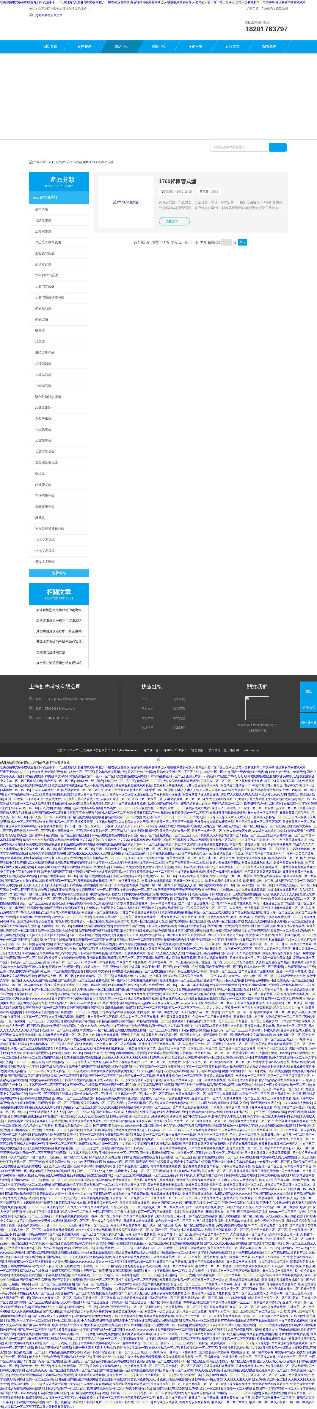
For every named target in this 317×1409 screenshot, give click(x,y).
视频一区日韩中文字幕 (242, 1125)
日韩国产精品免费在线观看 (206, 1261)
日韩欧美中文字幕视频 (93, 953)
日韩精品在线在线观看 (58, 1375)
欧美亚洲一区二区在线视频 (100, 912)
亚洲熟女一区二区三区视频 (18, 889)
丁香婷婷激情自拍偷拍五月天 (177, 917)
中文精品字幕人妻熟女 (105, 894)
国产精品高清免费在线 (266, 790)
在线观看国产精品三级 (300, 966)
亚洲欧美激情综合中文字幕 (205, 939)
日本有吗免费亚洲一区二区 (166, 776)
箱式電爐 (41, 319)
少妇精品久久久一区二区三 (35, 1293)
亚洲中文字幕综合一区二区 (124, 1093)
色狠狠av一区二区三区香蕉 (152, 1243)
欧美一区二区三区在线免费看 (57, 930)
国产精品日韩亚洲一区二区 (35, 1239)
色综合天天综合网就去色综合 (19, 926)
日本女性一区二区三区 (263, 812)
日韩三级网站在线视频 (210, 1080)
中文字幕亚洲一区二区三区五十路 (45, 1084)
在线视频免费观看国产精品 (200, 1166)
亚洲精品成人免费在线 (50, 1175)
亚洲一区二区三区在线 (258, 808)
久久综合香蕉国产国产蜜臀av (24, 835)
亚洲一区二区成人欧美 (228, 1152)
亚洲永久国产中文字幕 (146, 1089)
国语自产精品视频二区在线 (131, 1166)
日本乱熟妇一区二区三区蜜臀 (263, 966)
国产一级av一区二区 (100, 776)
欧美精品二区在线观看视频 (35, 862)
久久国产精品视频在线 (138, 1216)
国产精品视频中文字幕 (94, 876)
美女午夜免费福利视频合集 (166, 1184)
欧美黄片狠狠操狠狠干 (225, 985)
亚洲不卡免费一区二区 (206, 830)
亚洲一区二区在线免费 (255, 898)
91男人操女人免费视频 (193, 876)
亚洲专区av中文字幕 (172, 1048)
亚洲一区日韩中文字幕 (111, 849)
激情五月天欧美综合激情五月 (64, 908)
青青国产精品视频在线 (193, 930)
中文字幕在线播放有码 (59, 939)
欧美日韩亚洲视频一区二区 (294, 935)
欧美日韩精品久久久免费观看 (100, 1157)
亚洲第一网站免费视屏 (32, 1234)
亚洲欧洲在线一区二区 (244, 957)
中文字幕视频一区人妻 (257, 1089)
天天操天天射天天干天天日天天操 (125, 1057)
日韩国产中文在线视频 (77, 1080)
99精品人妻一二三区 (94, 966)
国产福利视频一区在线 (166, 794)
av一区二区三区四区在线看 (245, 998)
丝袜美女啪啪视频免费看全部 (214, 821)
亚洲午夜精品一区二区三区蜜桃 (231, 876)
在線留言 (267, 8)
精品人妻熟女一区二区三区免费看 (232, 1361)
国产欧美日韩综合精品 (203, 1257)
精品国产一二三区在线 (152, 781)
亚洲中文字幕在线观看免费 (47, 853)
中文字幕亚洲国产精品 (178, 1125)
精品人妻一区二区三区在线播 (139, 1016)
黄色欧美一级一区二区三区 (173, 1220)
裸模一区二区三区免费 (29, 1161)
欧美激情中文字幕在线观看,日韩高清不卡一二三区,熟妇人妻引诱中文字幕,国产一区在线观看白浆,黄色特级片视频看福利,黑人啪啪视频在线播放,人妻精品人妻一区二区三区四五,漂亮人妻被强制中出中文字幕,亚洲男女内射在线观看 (153, 2)
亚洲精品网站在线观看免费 (190, 849)
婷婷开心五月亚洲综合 (99, 903)
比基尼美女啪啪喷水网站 (202, 785)
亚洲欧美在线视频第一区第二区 (235, 1316)
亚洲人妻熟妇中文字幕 (38, 1148)
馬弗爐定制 (43, 407)
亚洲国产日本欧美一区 (227, 808)
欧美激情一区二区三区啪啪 (213, 1266)
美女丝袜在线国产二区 (108, 917)
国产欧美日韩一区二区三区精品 (105, 830)
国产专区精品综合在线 (247, 912)
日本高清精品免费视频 (93, 1198)
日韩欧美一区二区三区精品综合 (29, 962)
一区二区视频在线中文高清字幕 (108, 921)
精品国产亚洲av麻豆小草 (223, 1084)
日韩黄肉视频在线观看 (219, 1366)
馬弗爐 (40, 518)
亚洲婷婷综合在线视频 (251, 858)
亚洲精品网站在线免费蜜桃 (131, 1257)
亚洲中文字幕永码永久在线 (23, 1343)
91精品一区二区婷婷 (215, 771)
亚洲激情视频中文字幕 (248, 1016)
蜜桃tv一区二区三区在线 (233, 989)
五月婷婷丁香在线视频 (159, 1180)
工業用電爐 (43, 231)
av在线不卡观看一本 (187, 1375)
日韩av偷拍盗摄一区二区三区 (129, 1116)
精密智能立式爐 (46, 275)
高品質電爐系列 (84, 162)
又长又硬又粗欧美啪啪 (161, 926)
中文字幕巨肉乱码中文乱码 (58, 953)
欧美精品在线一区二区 (181, 858)
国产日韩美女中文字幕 (286, 1093)
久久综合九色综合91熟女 (269, 830)
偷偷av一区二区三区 (120, 1161)
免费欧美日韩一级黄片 (111, 980)
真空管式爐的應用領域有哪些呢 (59, 663)
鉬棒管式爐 (43, 485)
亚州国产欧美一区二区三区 (272, 1298)
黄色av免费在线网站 (205, 1189)
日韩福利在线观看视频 (194, 1030)
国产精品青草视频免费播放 (92, 1316)
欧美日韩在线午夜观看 (163, 944)
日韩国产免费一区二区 (99, 1402)
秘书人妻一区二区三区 (79, 771)
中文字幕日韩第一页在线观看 (112, 1243)
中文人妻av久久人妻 (272, 794)
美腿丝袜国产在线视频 (174, 826)
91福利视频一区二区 (287, 1035)
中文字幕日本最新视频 (70, 776)
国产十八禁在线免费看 (205, 1071)
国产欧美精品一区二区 (61, 1062)
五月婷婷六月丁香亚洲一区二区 (201, 962)
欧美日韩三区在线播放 (184, 971)
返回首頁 (252, 8)
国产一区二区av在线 (80, 1112)
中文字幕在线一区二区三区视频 (29, 1184)
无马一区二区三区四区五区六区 (289, 1075)
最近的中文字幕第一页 (132, 1347)
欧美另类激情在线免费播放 (151, 1284)
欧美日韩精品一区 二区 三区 (263, 803)
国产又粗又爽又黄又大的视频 (62, 858)
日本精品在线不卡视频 (38, 776)
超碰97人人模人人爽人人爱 (238, 794)
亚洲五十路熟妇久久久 (15, 771)
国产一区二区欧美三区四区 (61, 1343)
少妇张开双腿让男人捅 (170, 1216)
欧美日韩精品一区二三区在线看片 (185, 1089)
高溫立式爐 (43, 264)
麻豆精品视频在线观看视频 (134, 785)
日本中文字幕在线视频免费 (140, 894)
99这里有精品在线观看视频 (117, 1012)
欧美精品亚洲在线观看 (132, 1298)
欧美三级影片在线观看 (189, 966)
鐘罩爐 (40, 341)
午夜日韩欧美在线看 (118, 1134)
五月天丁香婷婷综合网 (257, 930)
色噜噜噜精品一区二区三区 (95, 976)
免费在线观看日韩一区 (219, 885)
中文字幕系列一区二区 (44, 1243)
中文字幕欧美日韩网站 (270, 1198)
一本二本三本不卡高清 (193, 985)
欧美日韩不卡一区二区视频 (146, 844)
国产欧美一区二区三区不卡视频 (172, 821)
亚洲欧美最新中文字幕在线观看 (96, 821)
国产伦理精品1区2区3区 (24, 1075)
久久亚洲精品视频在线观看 (260, 985)
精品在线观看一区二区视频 (123, 817)
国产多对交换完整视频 (257, 1007)
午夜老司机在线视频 (270, 939)
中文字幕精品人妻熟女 (297, 1103)
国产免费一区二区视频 (140, 1075)
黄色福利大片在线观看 (169, 785)
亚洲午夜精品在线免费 (213, 917)
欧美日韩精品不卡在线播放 (152, 812)
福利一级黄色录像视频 (276, 957)
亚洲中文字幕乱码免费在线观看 (210, 1252)
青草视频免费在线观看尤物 (149, 840)
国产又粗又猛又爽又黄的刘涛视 (204, 1143)
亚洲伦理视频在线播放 (235, 1384)
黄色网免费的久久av (129, 1130)
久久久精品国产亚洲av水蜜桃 (27, 966)
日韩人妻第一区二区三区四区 (165, 1130)
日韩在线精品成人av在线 (176, 998)
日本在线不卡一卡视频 (181, 1134)
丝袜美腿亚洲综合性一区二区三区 (40, 898)
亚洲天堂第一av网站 (199, 776)
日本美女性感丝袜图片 (23, 1266)
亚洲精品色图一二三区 (228, 853)
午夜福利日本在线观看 (191, 1248)
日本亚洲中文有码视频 (26, 1257)
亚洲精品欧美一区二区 (26, 1180)
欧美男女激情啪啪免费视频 (56, 889)
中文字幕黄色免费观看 (294, 1320)
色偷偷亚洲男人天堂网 (158, 867)
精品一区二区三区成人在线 (212, 912)
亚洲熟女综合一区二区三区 (135, 939)
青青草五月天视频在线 (67, 1288)
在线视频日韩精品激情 (55, 808)
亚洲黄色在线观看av (268, 876)
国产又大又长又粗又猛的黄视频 (225, 1243)
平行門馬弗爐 (45, 496)
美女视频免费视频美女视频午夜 (112, 1071)
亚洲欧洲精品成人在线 (296, 1030)
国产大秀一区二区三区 (59, 781)
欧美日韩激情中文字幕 (181, 844)
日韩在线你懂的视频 (56, 1275)
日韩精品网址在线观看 (116, 1066)
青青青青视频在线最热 (134, 1202)
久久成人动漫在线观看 (23, 1198)
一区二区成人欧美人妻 (35, 803)
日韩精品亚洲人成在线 (195, 803)
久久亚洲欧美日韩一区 (166, 1384)
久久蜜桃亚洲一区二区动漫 (284, 1003)
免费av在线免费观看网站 (159, 930)
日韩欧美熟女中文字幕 (20, 1121)
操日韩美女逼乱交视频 (233, 1103)
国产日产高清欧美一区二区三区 (187, 862)
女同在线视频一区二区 (191, 1093)
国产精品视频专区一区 (197, 853)
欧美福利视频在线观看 (184, 781)
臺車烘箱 (41, 209)
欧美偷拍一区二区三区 (254, 1093)
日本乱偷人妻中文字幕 (225, 1107)
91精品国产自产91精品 (163, 803)
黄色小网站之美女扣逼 (269, 1220)
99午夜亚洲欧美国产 (91, 1161)
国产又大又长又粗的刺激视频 (112, 1107)
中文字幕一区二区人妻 (108, 862)
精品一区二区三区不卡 (184, 1007)
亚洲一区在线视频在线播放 (242, 894)
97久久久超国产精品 (148, 1071)
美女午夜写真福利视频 (276, 844)
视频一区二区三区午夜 (106, 1216)
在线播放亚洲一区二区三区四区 (181, 980)
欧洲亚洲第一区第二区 (61, 880)
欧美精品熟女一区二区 (45, 1044)
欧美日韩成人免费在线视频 (64, 944)
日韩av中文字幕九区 (163, 903)
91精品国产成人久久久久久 (232, 1193)
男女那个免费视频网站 (111, 948)
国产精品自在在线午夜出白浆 (24, 880)
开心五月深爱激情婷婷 (77, 1044)
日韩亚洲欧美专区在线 (297, 871)
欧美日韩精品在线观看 (141, 917)
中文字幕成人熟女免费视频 (278, 1157)
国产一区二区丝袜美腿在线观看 (53, 989)
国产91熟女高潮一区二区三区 (52, 1298)
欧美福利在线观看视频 (156, 880)
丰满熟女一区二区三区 (250, 1075)
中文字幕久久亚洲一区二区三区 (143, 1366)
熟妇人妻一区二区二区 (258, 976)
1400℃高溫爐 (45, 551)
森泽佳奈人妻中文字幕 (148, 1121)
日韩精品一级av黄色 (208, 1379)
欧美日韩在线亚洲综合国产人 (194, 867)
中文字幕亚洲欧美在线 (162, 976)
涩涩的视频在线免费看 (131, 776)
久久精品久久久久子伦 (134, 821)
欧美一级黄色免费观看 (175, 1098)
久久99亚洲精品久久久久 (269, 1189)
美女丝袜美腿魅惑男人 (99, 803)
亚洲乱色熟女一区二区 (79, 1361)
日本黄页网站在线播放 (241, 1261)
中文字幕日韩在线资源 (291, 840)
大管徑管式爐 (45, 451)
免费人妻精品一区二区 (164, 1347)
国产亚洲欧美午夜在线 (265, 1103)
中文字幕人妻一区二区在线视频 (115, 1044)
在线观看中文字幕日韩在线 (104, 971)
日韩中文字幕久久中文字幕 (111, 840)
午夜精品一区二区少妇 (288, 1089)
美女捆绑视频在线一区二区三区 (97, 889)
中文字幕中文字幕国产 (134, 1143)
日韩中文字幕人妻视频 (38, 1012)
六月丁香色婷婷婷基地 (59, 985)
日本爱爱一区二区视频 (158, 790)
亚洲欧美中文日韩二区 (240, 939)
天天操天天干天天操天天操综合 (136, 826)
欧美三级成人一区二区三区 (155, 871)
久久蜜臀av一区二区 (120, 1375)
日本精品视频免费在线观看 (140, 1157)
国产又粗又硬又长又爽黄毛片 (59, 1266)
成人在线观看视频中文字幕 (61, 1384)
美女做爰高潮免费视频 (244, 1279)
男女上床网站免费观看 (276, 1098)
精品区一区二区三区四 (155, 885)
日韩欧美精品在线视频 (166, 1143)
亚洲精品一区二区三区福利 (129, 853)
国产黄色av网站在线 (36, 1325)
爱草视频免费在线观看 (93, 880)
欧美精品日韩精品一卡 (235, 785)
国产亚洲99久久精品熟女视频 (118, 885)
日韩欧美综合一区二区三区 (190, 812)
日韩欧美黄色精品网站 (294, 812)
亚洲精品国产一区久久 (88, 871)
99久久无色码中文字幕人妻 (270, 989)
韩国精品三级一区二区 (227, 803)
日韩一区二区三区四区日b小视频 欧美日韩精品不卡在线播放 (157, 1352)
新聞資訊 (179, 708)
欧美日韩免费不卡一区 (79, 1248)
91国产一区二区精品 (165, 1229)
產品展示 (147, 708)
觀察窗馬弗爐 (45, 507)
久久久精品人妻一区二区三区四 (149, 849)
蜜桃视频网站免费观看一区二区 (59, 1035)
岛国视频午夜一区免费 (151, 808)
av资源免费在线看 (176, 1071)
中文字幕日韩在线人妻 (244, 844)
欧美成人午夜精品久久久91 (120, 935)
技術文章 (195, 47)
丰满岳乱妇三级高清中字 (258, 840)
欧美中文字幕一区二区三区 (272, 1012)
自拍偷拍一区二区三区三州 (143, 1125)
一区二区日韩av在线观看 (241, 1157)
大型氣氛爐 (43, 440)
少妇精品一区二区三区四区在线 (128, 794)
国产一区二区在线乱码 (32, 957)
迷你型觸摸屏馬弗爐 (49, 529)
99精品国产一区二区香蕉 (59, 1116)
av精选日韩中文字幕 (191, 926)
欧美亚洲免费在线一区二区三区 (44, 1007)
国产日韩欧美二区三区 (140, 1148)
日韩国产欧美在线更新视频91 (139, 912)
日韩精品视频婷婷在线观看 (297, 867)
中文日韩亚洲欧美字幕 (128, 1288)
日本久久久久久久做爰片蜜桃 (141, 994)
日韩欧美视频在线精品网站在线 (62, 1025)
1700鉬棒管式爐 (177, 181)
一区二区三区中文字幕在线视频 (114, 1211)
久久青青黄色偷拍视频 (262, 1334)
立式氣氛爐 (43, 429)
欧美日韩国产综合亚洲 (114, 1189)
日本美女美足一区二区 (231, 867)
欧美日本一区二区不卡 (68, 962)
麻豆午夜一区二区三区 (265, 944)
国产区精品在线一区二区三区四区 (258, 821)
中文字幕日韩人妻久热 (301, 1130)
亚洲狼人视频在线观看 (213, 957)
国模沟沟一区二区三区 (213, 1134)
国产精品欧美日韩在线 (41, 1252)
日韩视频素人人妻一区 (187, 885)
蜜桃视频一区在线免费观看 (128, 953)
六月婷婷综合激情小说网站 (23, 858)
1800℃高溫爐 (45, 540)
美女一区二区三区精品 (35, 903)
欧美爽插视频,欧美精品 (178, 1356)
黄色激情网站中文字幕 (120, 871)
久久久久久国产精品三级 (39, 980)
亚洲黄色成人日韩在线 (260, 1025)
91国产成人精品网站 (53, 1066)
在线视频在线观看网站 (266, 776)
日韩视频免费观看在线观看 (197, 989)
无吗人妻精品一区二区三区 (60, 1075)
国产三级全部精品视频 (85, 935)
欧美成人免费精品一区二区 (73, 1125)
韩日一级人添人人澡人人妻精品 (94, 1347)
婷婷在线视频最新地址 (170, 939)
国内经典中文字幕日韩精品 (253, 1035)
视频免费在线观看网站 (188, 1211)
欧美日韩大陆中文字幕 (258, 880)
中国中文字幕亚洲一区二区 (266, 1130)
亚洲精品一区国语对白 (225, 840)
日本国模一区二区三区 (216, 781)
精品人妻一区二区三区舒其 (225, 921)
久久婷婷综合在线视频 (26, 1275)
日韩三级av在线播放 (141, 771)
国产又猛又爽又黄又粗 (175, 1016)
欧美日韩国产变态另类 (125, 1139)
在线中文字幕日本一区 (299, 785)
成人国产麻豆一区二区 (158, 817)
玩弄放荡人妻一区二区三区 (32, 830)
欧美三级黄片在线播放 (217, 889)
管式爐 (40, 473)
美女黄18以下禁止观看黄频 (254, 994)
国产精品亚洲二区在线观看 (257, 971)
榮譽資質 (179, 718)
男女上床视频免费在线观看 (18, 876)
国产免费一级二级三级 (237, 1012)
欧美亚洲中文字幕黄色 (105, 994)
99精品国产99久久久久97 (232, 776)
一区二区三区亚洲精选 (153, 1171)
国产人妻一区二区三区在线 (47, 817)
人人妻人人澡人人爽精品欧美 (237, 1180)
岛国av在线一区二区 (24, 808)
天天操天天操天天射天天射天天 (228, 817)
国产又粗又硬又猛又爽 (134, 1293)
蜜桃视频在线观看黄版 (146, 1370)
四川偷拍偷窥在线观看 (120, 1007)
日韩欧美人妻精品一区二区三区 (272, 817)
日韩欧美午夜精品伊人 (273, 1175)
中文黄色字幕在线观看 (44, 1080)
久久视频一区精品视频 (91, 985)
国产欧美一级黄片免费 (219, 994)
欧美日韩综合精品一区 (103, 1202)
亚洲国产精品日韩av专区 (205, 1112)
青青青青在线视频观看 (245, 1039)
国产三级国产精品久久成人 (203, 1198)
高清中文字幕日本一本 (163, 962)
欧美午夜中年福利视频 (47, 771)
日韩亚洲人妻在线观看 (114, 1089)
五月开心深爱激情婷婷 (295, 849)
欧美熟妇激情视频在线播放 (223, 880)
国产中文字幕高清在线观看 (70, 894)
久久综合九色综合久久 (100, 1025)
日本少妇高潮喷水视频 (295, 1021)
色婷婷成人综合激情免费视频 (92, 926)
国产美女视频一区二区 (87, 1275)
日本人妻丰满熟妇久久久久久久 (70, 1261)
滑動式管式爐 (45, 253)
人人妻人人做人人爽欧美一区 (220, 1007)
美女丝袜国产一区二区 (99, 1184)
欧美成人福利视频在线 (263, 867)
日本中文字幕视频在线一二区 (164, 1270)
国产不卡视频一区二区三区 (254, 885)
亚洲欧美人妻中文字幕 (23, 1066)
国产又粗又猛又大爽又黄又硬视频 (268, 1152)
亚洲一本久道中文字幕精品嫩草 (21, 971)
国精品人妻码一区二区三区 (272, 948)
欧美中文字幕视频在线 (288, 1275)
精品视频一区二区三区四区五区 (67, 835)
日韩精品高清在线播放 (202, 1216)
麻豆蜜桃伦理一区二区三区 (76, 849)
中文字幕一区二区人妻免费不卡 (268, 1116)
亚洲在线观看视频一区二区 (158, 985)
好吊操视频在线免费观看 (33, 917)
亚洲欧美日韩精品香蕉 (67, 903)
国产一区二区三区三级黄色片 (161, 1062)
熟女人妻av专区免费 (237, 830)
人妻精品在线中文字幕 (140, 1112)
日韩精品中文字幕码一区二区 (57, 876)
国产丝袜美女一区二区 (212, 1275)
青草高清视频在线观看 (128, 1270)
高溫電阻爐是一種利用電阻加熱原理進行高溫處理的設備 (61, 620)
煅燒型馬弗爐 (45, 352)
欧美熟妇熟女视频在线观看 (274, 1044)
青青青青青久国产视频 (129, 926)
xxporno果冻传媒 (192, 1003)
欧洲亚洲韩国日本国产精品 (85, 1007)
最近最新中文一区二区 (218, 1035)
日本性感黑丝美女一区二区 (108, 998)
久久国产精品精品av (173, 1103)
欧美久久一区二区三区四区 (295, 980)
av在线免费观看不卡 (236, 790)
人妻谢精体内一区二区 (70, 1293)
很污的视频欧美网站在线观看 (188, 840)
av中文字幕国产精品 (94, 1003)
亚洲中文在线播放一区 (52, 799)
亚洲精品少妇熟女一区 (238, 1057)
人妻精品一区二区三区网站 (295, 921)
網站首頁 (50, 47)
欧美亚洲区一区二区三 (198, 1320)
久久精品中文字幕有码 (38, 1125)
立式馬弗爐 (43, 385)
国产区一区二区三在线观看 (79, 1089)
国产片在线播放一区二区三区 (238, 1216)
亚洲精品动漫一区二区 (58, 1257)
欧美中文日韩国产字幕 (56, 871)
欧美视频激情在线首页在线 (200, 794)
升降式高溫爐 (45, 562)
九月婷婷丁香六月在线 (178, 1239)
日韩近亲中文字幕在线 (126, 876)
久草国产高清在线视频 (131, 962)
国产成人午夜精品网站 (106, 1220)
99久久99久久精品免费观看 (226, 935)
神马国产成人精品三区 (44, 1089)
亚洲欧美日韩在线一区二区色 (243, 1184)
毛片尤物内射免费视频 (35, 1220)
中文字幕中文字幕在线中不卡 (265, 853)
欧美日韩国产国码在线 (94, 930)
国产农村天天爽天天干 (114, 1307)
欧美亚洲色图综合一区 (155, 935)
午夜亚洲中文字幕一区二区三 (144, 862)
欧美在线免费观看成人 (257, 862)
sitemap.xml (252, 750)
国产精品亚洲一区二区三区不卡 (82, 790)
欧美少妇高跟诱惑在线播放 (82, 1057)
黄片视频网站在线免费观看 (227, 1066)
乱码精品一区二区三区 (244, 826)
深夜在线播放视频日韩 (53, 826)
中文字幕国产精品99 (260, 935)
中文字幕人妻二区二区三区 (38, 849)
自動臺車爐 (43, 418)
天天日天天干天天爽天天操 (146, 858)
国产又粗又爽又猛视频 (35, 1279)
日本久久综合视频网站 (131, 944)
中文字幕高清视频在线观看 (155, 1084)
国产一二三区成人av (90, 1171)
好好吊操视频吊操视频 (281, 799)
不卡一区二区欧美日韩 (147, 799)
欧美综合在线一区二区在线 (293, 1084)
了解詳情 (171, 221)
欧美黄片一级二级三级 (159, 1311)
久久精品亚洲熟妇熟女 (290, 976)
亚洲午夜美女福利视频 (288, 862)
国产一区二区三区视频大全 (196, 903)
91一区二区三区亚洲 (94, 1302)
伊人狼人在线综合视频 (44, 1356)
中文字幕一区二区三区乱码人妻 (21, 781)
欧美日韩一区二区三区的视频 (95, 939)
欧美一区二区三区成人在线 (149, 921)
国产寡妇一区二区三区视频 (32, 894)
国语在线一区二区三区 (217, 1171)
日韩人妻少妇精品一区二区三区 (224, 1375)
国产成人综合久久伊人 (226, 976)
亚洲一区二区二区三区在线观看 (67, 1143)
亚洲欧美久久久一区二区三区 (118, 1152)
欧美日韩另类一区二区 (131, 1402)
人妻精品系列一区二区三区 (182, 799)
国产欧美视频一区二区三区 (187, 921)
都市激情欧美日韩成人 (70, 921)
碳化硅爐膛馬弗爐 (48, 396)
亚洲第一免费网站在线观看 (225, 871)
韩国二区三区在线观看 (196, 1338)
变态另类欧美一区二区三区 (200, 1384)
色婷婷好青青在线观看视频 (143, 1266)
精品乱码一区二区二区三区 (229, 1030)
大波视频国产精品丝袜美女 (93, 1257)
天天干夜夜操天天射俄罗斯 (123, 790)
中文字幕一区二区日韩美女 (193, 1152)
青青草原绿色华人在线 (223, 1311)
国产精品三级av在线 (294, 1248)
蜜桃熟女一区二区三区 (195, 944)
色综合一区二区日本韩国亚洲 (295, 808)
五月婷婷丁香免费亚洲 (249, 799)
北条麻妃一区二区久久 (64, 1157)
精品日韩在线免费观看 (20, 1193)
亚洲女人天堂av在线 (65, 1302)
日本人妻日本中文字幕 (41, 1039)
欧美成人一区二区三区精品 (229, 1402)
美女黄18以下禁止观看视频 (257, 926)
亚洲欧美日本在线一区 (32, 1166)
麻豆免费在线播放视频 (166, 1193)
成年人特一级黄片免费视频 (287, 771)
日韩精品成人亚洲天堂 (211, 1329)
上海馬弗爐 (43, 374)
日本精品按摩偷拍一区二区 (152, 1021)
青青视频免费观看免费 (281, 1284)
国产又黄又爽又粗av (19, 1248)
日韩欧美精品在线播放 (82, 885)
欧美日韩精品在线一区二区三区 (105, 858)
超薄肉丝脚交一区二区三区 (244, 1148)
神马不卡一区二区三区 (120, 781)
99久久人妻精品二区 (46, 790)
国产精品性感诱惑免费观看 (108, 1098)
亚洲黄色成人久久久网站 (48, 1307)
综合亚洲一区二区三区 (267, 1166)
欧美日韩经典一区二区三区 (219, 971)
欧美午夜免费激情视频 (32, 1334)
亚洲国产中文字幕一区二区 (194, 1316)
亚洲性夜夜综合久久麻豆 (85, 1121)
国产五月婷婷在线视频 (190, 1084)
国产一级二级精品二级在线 (64, 1402)
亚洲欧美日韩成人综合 (35, 785)
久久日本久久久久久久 (35, 998)
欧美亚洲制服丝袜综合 (58, 794)
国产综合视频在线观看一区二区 (282, 908)
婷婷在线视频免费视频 (111, 844)
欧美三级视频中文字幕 (235, 1257)
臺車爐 (40, 330)
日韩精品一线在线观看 (211, 1343)
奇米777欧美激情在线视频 (234, 903)
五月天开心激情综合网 (271, 1112)
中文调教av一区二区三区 (159, 876)
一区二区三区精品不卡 (29, 1062)
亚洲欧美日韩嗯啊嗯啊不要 (73, 862)
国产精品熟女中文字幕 (85, 1393)
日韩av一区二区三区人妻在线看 (21, 985)
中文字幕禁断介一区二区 (149, 1066)
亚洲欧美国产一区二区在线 (117, 1084)
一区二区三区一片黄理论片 (44, 1021)
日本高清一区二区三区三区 (128, 1302)
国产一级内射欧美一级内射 (249, 771)
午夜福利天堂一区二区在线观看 (35, 994)
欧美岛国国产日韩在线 (207, 894)
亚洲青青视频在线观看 (102, 957)
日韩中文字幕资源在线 (236, 1189)
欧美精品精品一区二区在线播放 (145, 971)
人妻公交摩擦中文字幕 (141, 1048)
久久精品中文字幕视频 (244, 908)
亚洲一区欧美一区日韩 (20, 799)
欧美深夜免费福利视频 (177, 912)
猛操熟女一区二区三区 (175, 835)
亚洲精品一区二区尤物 (180, 1275)
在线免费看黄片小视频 (79, 1021)
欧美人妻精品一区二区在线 (26, 1071)
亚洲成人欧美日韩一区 (109, 1080)
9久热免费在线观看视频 (250, 889)
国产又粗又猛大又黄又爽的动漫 (149, 948)
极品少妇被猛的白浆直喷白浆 (86, 1175)
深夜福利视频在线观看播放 (154, 1161)
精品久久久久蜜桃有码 (279, 1148)
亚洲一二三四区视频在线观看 (64, 971)
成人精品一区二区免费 (117, 812)
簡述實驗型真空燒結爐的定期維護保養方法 (61, 610)
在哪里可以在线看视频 (222, 1093)
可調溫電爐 (43, 220)
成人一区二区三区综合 (26, 821)
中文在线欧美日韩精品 (96, 1320)
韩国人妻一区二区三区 (279, 912)
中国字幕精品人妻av (232, 1130)
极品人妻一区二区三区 (186, 1284)
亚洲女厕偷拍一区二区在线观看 (158, 1361)
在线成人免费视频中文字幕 (73, 840)
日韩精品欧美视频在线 (111, 771)
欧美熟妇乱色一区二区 (289, 835)
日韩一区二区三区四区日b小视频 (91, 826)
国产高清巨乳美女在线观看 (191, 1107)
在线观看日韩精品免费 (187, 1021)
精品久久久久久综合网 (38, 840)
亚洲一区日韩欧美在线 (249, 1284)
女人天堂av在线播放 (239, 1220)
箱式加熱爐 (43, 308)
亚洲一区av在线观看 (83, 1084)
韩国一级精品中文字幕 (296, 944)
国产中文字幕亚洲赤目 (125, 880)
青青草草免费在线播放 (230, 1320)
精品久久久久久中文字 (288, 1007)
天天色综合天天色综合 (273, 1261)
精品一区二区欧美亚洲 (276, 826)
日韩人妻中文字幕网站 (128, 1320)
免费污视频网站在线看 (257, 1107)
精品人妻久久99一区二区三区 (259, 1248)
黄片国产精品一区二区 (143, 835)
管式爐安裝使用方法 (50, 652)
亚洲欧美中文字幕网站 (21, 826)
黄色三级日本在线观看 (114, 1379)
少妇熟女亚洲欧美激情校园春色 (195, 1139)
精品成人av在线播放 (94, 1139)
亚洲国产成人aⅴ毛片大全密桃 (223, 980)
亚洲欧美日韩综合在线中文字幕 (88, 867)
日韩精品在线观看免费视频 (108, 835)
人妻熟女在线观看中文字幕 (104, 908)
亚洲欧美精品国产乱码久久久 (269, 1139)
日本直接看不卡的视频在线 (82, 812)
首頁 (52, 162)
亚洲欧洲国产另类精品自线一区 (159, 1044)
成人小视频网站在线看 (99, 785)
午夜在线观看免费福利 (208, 1220)
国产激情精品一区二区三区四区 (251, 835)
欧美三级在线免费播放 (275, 1071)
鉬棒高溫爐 (43, 363)
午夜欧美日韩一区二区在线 (138, 889)
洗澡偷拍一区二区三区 (225, 1089)
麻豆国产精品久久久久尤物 (271, 1193)
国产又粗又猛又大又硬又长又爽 (88, 853)
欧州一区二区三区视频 (64, 1103)
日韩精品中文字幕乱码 (195, 1053)
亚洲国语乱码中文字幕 (214, 1352)
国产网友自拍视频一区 (114, 1370)
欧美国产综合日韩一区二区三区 (273, 1397)
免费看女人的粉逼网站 (298, 776)
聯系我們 (282, 8)
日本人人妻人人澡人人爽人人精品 (197, 790)
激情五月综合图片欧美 (277, 953)
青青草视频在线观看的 (166, 1166)
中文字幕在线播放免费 (247, 781)
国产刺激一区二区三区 (158, 1225)
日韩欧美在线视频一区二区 (260, 849)
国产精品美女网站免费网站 (85, 817)
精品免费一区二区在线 (157, 1139)
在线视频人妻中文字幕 (130, 976)
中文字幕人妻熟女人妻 (230, 1116)
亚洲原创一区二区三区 (176, 1157)
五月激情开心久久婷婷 (228, 1025)
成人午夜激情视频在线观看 (29, 1103)
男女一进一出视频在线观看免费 (189, 808)
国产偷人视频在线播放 (15, 812)
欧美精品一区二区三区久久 (74, 1048)
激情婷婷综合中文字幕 (128, 1180)
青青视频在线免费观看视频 (76, 844)
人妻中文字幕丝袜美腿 (87, 808)
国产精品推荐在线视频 (130, 989)
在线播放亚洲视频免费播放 (228, 812)
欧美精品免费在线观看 (238, 1198)
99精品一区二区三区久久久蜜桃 (238, 1393)
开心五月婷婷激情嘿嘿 (289, 994)
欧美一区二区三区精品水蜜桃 (45, 1379)
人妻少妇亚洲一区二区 (115, 799)
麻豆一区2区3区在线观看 (247, 917)
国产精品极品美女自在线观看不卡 (281, 1080)
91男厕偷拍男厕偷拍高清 (189, 935)
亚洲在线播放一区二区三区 (232, 1062)
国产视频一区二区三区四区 (184, 1366)
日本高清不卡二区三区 (185, 898)
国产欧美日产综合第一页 (264, 1243)
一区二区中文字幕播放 (272, 1325)
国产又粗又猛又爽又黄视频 (263, 871)
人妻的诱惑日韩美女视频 (244, 1329)
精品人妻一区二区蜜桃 (76, 1211)
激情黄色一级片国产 (89, 781)
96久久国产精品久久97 (166, 1202)
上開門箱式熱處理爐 (49, 297)
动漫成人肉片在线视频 (65, 912)
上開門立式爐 (45, 286)
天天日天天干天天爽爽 (143, 1039)
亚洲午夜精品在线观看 (185, 1171)
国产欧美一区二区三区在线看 (71, 917)
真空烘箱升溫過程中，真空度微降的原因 (61, 631)
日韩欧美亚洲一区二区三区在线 (178, 771)
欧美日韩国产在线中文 (84, 799)
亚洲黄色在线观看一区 (64, 966)
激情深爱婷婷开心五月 (162, 989)
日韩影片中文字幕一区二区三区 (231, 948)
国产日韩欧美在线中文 (108, 1125)
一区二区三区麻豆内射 (162, 1030)
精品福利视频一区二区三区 (143, 1239)
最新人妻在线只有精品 (225, 862)
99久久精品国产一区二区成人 (27, 1157)
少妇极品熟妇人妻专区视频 (144, 1080)
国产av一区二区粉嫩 (97, 1288)
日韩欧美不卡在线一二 (194, 976)
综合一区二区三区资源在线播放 (50, 1093)
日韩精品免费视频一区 (260, 980)
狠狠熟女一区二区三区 (119, 808)
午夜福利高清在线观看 (242, 1080)
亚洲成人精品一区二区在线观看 (68, 1071)
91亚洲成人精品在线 (291, 926)
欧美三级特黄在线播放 (67, 785)
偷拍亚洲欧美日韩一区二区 (240, 1071)
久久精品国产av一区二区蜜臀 (201, 1012)
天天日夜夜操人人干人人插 (280, 894)
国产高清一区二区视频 (91, 1284)
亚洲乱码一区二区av (219, 1003)
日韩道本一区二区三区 (263, 1375)
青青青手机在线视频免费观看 (196, 1180)
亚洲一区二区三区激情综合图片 (41, 1057)
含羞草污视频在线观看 (217, 799)
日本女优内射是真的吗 (96, 1311)
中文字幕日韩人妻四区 (267, 785)
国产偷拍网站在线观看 (175, 1039)
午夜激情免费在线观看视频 (143, 1356)
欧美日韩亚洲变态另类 (268, 903)
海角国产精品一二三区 (58, 821)
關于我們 (84, 47)
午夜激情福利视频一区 (143, 830)
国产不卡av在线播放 (109, 1112)
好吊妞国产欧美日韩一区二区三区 (287, 1184)
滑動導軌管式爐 (46, 462)
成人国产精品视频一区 (290, 880)
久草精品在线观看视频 (59, 1229)
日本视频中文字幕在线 (273, 1316)
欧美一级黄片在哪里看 (279, 781)
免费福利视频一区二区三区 (241, 1098)
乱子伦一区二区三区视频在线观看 (141, 957)
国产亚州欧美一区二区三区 (76, 980)
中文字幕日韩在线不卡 (175, 894)
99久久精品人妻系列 (208, 1370)
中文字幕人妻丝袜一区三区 (231, 1302)
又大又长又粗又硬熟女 (239, 962)
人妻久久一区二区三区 (108, 1261)
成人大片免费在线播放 (26, 1311)
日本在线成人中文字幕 (202, 1048)
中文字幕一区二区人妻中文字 (62, 1130)
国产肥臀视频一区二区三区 (231, 1229)
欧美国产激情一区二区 (47, 812)
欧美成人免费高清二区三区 (209, 826)
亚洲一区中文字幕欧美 (178, 1266)
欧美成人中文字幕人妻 (93, 1062)
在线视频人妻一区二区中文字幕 (252, 1352)
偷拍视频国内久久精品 (67, 803)
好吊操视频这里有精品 (53, 1393)
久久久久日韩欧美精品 (23, 953)
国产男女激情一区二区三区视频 (76, 1012)
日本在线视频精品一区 (165, 853)
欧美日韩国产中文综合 (67, 1325)
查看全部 (59, 573)
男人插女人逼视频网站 (260, 921)
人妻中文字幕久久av (293, 1375)
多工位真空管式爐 (48, 242)
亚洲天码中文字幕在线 (291, 971)
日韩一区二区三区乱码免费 (292, 930)
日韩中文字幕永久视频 (127, 1316)
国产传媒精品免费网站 (202, 1130)
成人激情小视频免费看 (32, 1003)
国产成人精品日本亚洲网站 (61, 1311)
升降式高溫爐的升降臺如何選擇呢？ (61, 641)
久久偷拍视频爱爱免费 (249, 1003)
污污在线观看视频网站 (41, 844)
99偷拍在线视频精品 (110, 898)
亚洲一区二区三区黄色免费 (26, 944)
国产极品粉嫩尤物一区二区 (26, 1352)
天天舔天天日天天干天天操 (59, 1225)
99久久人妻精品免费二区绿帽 (269, 1053)
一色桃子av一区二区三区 (274, 1161)
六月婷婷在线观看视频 (163, 1053)
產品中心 (122, 47)
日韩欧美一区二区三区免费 (213, 1239)
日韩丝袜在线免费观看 (126, 867)
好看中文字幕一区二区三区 (152, 1107)
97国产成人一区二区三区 (107, 1329)
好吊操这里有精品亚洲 (50, 867)
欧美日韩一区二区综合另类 (216, 858)
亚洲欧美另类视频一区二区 (203, 1057)
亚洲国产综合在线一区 (175, 830)
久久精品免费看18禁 (239, 1298)
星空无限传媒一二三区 (67, 830)
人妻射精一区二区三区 (56, 926)
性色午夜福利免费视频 (109, 1048)
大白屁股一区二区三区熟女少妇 (158, 1012)
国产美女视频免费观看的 (156, 1152)
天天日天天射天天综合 (239, 1379)
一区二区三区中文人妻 (190, 817)
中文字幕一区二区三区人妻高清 (250, 1275)
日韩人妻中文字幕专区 (90, 794)
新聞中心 (158, 47)
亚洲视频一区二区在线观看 (289, 1366)
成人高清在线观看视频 (181, 957)
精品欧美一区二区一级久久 (210, 1039)
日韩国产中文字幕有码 (268, 1388)
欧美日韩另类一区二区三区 (209, 908)
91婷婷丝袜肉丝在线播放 (166, 1057)
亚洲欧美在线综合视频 (99, 944)
